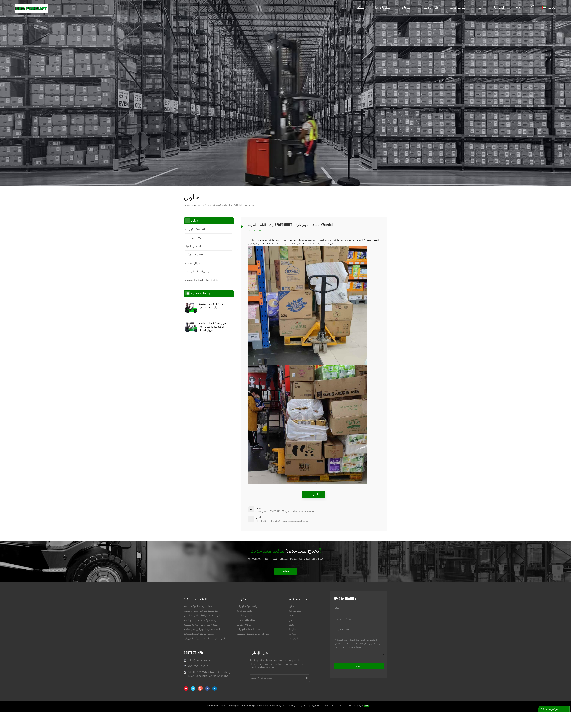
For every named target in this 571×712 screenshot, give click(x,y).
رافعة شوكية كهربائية (195, 229)
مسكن (360, 7)
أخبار (480, 7)
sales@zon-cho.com (199, 660)
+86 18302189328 (198, 666)
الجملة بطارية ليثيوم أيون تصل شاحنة (202, 629)
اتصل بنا (499, 7)
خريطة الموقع (317, 705)
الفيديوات (293, 638)
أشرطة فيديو (458, 7)
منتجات (405, 7)
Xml (327, 705)
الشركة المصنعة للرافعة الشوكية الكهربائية (204, 638)
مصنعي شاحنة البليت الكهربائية (199, 634)
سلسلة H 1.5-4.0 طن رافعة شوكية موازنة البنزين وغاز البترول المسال (213, 327)
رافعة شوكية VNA (194, 254)
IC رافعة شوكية (193, 237)
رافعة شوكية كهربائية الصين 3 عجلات (202, 610)
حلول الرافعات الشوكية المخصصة (201, 280)
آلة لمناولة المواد (193, 246)
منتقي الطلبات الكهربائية (197, 271)
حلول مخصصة (430, 7)
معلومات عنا (382, 7)
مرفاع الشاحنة (192, 263)
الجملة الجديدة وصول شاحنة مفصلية (201, 624)
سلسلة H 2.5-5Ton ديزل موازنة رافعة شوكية (212, 305)
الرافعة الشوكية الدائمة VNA (198, 606)
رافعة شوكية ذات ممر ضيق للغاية (200, 620)
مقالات (292, 634)
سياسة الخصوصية (339, 705)
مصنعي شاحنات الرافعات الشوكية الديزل (204, 615)
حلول (205, 204)
